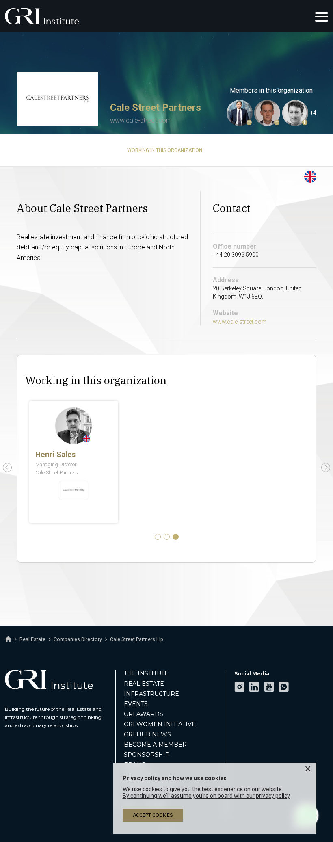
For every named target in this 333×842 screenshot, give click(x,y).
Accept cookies (153, 815)
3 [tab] (176, 537)
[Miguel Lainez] (295, 113)
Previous (7, 467)
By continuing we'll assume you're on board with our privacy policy (206, 795)
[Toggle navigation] (321, 16)
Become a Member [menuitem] (155, 744)
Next (325, 467)
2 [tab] (167, 537)
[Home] (8, 639)
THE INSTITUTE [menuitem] (146, 673)
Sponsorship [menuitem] (147, 754)
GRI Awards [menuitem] (143, 714)
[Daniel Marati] (240, 113)
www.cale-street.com (141, 120)
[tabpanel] (166, 462)
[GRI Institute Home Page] (42, 16)
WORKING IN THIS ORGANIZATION (164, 150)
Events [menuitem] (136, 704)
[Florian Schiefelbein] (267, 113)
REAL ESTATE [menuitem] (144, 683)
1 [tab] (158, 537)
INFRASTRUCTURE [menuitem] (151, 693)
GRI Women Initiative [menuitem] (160, 724)
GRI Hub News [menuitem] (147, 734)
